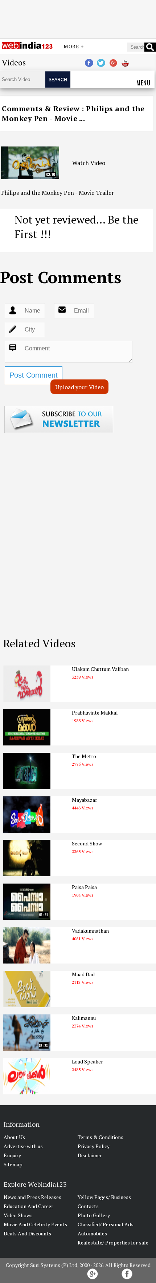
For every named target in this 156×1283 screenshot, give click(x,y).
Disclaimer (90, 1155)
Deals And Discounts (27, 1233)
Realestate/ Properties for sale (113, 1242)
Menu (143, 83)
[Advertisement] (78, 19)
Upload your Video (80, 387)
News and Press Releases (32, 1197)
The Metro (84, 756)
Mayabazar (84, 799)
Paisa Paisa (84, 887)
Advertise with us (23, 1146)
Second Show (87, 843)
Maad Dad (83, 974)
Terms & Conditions (100, 1137)
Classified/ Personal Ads (106, 1224)
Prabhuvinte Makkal (95, 712)
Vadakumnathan (90, 930)
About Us (14, 1137)
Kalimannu (84, 1017)
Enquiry (12, 1155)
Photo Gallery (94, 1215)
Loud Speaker (87, 1061)
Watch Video (88, 163)
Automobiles (92, 1233)
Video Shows (18, 1215)
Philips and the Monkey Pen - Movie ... (73, 113)
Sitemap (13, 1164)
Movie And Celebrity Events (35, 1224)
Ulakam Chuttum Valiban (100, 668)
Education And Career (28, 1206)
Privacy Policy (94, 1146)
